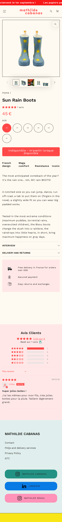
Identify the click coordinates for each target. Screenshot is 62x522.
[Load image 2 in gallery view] (23, 82)
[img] (9, 379)
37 (17, 128)
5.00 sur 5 (39, 338)
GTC (7, 458)
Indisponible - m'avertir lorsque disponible (31, 152)
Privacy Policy (13, 453)
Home (5, 92)
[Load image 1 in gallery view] (16, 82)
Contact (9, 442)
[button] (51, 11)
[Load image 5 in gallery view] (46, 82)
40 (49, 128)
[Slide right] (54, 82)
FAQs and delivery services (20, 448)
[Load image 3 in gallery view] (31, 82)
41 (7, 138)
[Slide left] (7, 82)
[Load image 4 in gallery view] (38, 82)
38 (28, 128)
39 (38, 128)
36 (7, 128)
